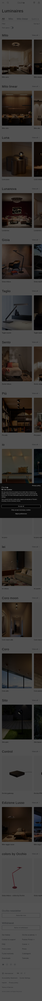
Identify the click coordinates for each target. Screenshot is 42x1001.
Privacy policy (36, 485)
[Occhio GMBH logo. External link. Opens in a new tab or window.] (4, 487)
